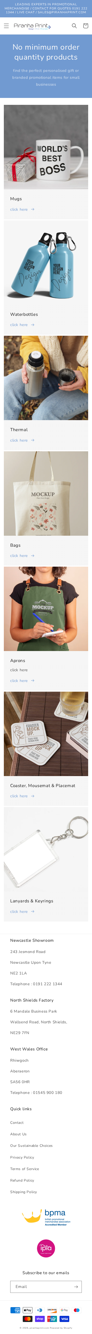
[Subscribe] (76, 1287)
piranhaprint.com (39, 1328)
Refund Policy (22, 1180)
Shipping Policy (23, 1192)
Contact (17, 1122)
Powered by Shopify (61, 1328)
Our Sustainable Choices (31, 1145)
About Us (18, 1134)
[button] (6, 25)
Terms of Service (24, 1169)
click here (19, 209)
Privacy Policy (22, 1157)
